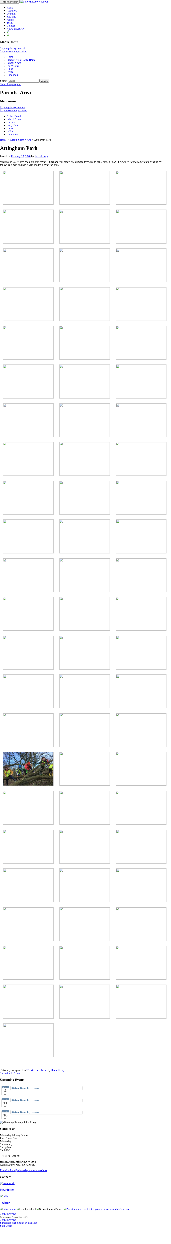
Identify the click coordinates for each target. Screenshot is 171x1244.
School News (14, 62)
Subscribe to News (10, 1073)
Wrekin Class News (36, 1070)
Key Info (11, 16)
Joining (10, 19)
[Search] (8, 32)
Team (10, 22)
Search (3, 80)
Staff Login (6, 1225)
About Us (12, 10)
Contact (11, 25)
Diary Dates (13, 65)
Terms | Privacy (8, 1213)
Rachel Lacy (41, 156)
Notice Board (14, 116)
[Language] (8, 35)
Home (10, 7)
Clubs (10, 68)
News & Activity (16, 28)
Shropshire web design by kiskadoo (19, 1222)
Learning (11, 13)
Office (10, 71)
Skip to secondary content (13, 51)
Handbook (12, 74)
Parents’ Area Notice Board (21, 59)
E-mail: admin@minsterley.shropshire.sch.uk (23, 1170)
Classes (11, 122)
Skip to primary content (12, 48)
